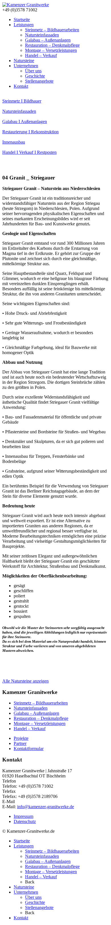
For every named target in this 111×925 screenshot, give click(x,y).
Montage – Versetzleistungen (51, 50)
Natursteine (24, 60)
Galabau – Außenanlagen (48, 40)
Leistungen (24, 24)
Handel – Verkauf (41, 55)
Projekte (21, 738)
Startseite (22, 19)
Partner (20, 743)
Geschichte (35, 75)
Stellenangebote (39, 81)
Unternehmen (26, 65)
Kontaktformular (29, 748)
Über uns (33, 70)
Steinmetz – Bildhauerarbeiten (52, 29)
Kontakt (21, 86)
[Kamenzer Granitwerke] (25, 4)
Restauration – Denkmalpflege (52, 45)
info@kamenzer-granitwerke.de (45, 806)
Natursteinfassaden (42, 34)
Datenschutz (25, 821)
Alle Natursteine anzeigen (25, 681)
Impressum (23, 816)
